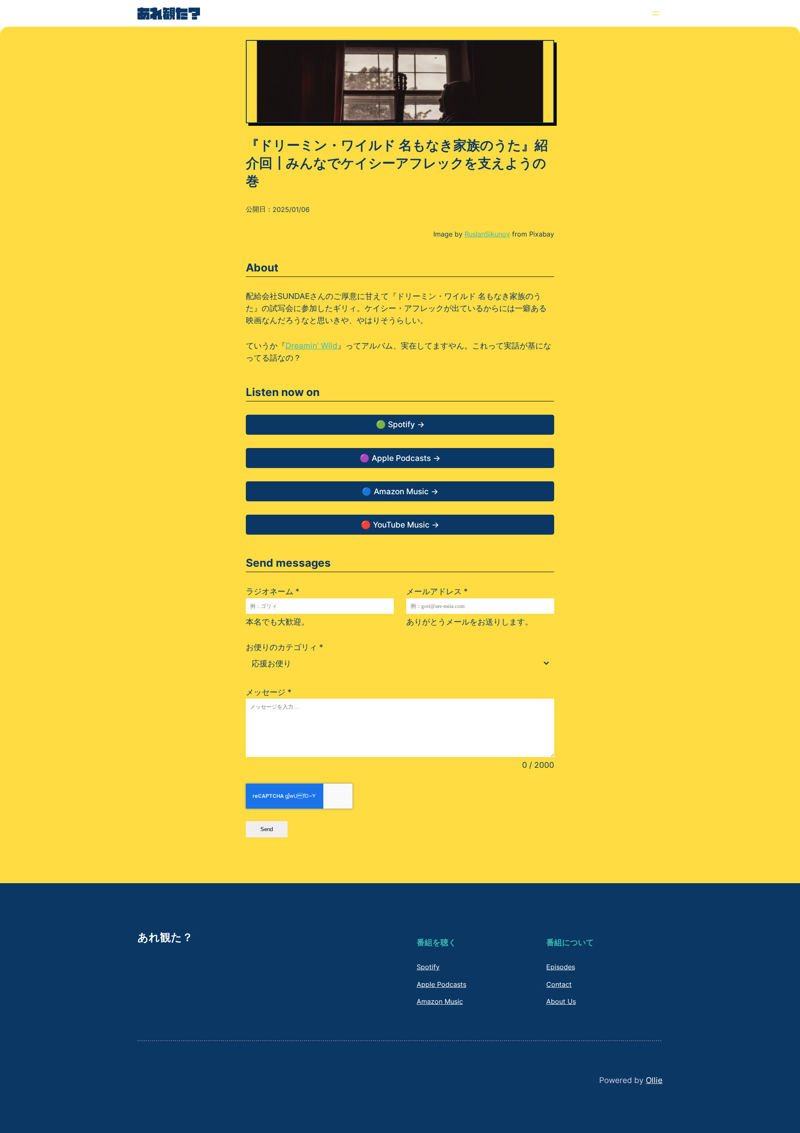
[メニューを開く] (655, 13)
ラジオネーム (273, 591)
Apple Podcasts (441, 984)
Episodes (560, 967)
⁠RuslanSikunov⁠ (487, 234)
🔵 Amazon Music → (400, 491)
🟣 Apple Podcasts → (400, 458)
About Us (561, 1001)
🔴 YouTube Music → (400, 525)
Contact (559, 984)
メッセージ (269, 692)
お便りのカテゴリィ (284, 647)
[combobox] (400, 663)
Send (266, 829)
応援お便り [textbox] (271, 663)
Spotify (428, 967)
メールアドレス (437, 591)
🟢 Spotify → (400, 424)
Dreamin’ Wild (311, 346)
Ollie (654, 1080)
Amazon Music (440, 1001)
